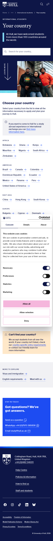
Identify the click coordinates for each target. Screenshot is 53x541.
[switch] (46, 276)
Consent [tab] (9, 225)
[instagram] (12, 504)
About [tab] (43, 225)
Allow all (26, 304)
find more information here (22, 130)
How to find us (22, 483)
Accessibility (7, 517)
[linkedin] (26, 504)
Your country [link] (40, 13)
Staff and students (24, 490)
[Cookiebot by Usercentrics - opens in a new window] (39, 218)
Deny (26, 321)
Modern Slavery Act (31, 522)
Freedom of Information (22, 517)
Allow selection (27, 312)
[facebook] (5, 504)
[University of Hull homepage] (10, 4)
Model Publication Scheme (12, 522)
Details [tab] (26, 225)
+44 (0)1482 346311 (24, 462)
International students (25, 13)
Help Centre (21, 470)
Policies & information (26, 477)
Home (5, 13)
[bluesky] (34, 504)
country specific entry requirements (29, 345)
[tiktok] (19, 504)
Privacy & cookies (9, 527)
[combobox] (29, 51)
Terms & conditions (24, 527)
